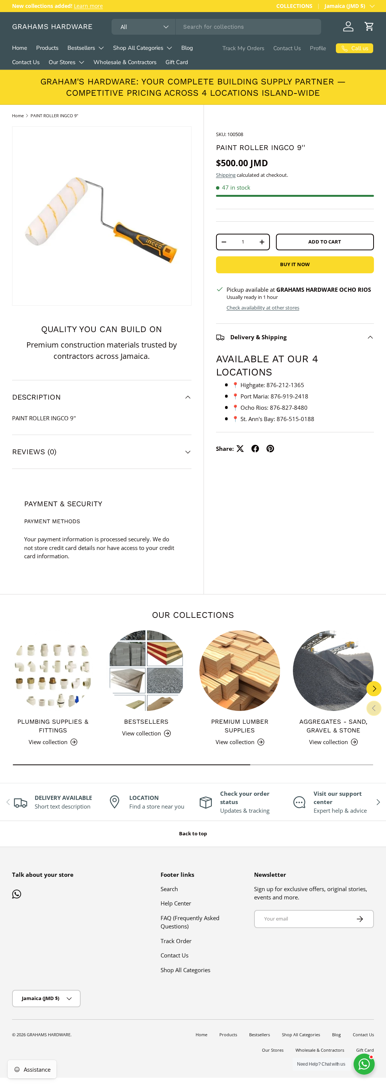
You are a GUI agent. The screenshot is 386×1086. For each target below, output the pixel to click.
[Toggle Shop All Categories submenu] (169, 47)
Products (47, 48)
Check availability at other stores (263, 307)
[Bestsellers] (146, 670)
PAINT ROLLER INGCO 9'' (54, 115)
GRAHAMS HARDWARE (48, 1034)
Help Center (176, 903)
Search (169, 889)
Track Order (176, 941)
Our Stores (62, 62)
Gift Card (176, 62)
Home (19, 48)
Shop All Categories (138, 48)
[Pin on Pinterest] (270, 448)
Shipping (226, 175)
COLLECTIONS (294, 6)
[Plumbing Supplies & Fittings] (52, 670)
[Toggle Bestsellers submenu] (101, 47)
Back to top (193, 833)
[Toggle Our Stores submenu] (81, 62)
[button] (369, 26)
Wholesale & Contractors (124, 62)
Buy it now (295, 264)
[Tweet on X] (240, 448)
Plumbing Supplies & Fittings (52, 726)
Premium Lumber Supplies (239, 726)
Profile (318, 48)
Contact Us (26, 62)
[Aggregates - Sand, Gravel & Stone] (333, 670)
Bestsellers (81, 48)
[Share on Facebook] (255, 448)
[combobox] (216, 27)
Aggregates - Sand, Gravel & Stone (333, 726)
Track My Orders (243, 48)
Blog (187, 48)
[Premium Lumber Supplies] (239, 670)
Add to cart (324, 241)
